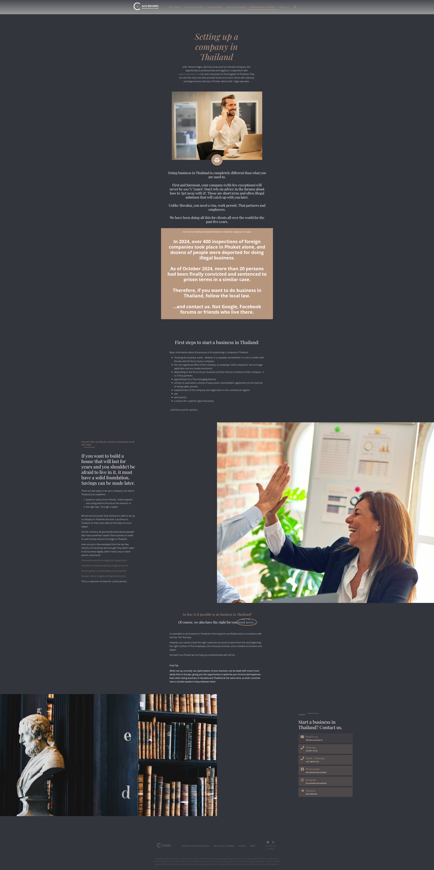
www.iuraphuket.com (189, 74)
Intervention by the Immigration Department (104, 560)
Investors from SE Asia (194, 7)
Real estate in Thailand (236, 7)
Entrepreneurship (215, 7)
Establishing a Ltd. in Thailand (262, 7)
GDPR (252, 846)
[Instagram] (273, 842)
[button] (295, 7)
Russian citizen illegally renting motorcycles (103, 576)
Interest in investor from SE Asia (195, 846)
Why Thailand (174, 7)
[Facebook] (267, 842)
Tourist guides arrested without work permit (103, 570)
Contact (282, 7)
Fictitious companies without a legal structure (104, 565)
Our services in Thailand (224, 846)
